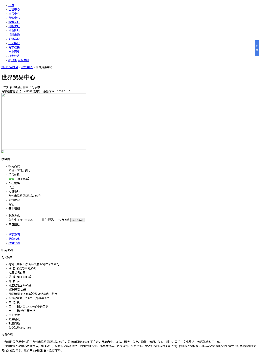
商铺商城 (14, 39)
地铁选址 (14, 30)
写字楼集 (14, 47)
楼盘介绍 (14, 243)
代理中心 (14, 17)
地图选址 (14, 26)
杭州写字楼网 (9, 67)
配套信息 (14, 238)
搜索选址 (14, 22)
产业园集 (14, 51)
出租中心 (14, 9)
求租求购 (14, 34)
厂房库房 (14, 43)
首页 (11, 5)
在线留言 (78, 220)
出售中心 (14, 13)
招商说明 (14, 234)
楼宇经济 (14, 55)
